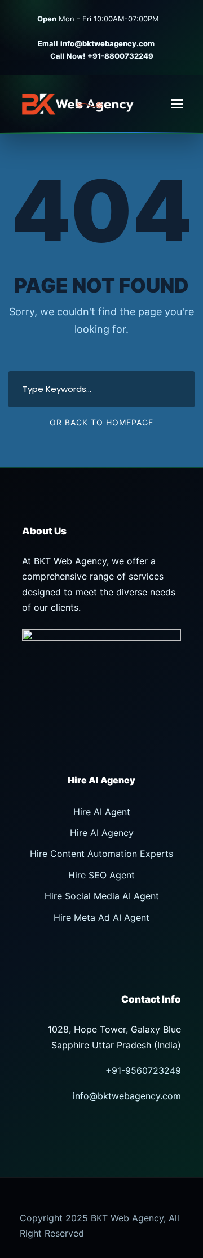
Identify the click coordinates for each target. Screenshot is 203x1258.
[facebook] (178, 18)
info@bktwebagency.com (108, 43)
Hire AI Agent (101, 811)
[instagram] (123, 31)
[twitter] (107, 31)
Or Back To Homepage (101, 422)
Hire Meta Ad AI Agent (101, 917)
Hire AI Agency (102, 832)
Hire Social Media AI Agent (102, 896)
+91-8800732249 (120, 55)
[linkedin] (91, 31)
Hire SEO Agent (101, 875)
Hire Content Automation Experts (101, 853)
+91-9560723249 (143, 1070)
